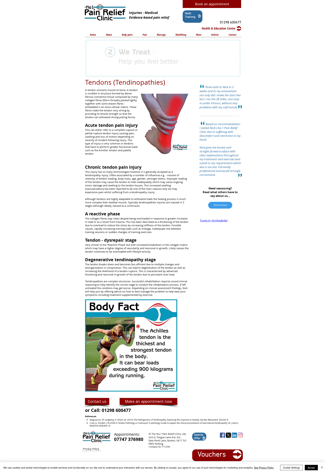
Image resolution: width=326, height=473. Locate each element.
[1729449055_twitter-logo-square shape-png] (228, 435)
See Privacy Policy (264, 467)
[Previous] (89, 58)
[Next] (236, 58)
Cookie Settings (291, 467)
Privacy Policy (91, 448)
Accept (311, 467)
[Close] (322, 467)
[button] (127, 35)
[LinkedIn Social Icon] (234, 435)
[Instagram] (240, 435)
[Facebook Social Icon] (222, 435)
